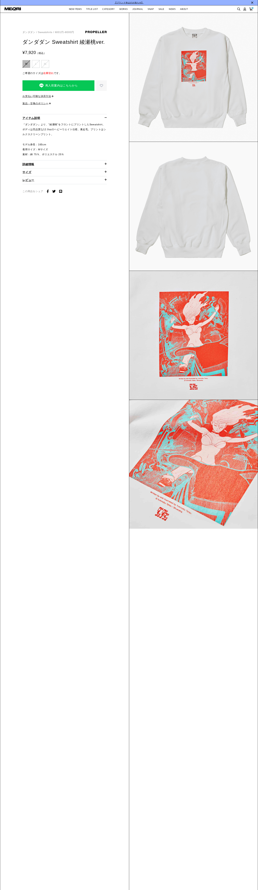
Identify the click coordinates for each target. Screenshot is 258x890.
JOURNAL (137, 9)
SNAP (151, 9)
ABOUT (184, 9)
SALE (161, 9)
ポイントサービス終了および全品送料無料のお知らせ (129, 2)
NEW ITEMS (75, 9)
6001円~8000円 (64, 32)
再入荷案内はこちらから (61, 85)
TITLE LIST (92, 9)
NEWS (172, 9)
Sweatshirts (45, 32)
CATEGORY (108, 9)
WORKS (123, 9)
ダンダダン (28, 32)
